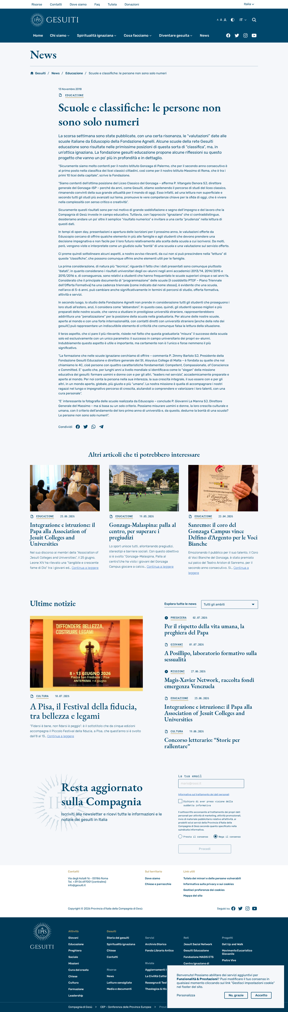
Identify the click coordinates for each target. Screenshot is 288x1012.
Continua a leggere (85, 568)
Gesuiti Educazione (196, 950)
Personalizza (186, 995)
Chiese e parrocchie (158, 884)
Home (38, 35)
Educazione (74, 73)
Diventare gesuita (177, 35)
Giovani (177, 644)
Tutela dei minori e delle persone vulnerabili (212, 878)
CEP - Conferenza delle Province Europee (125, 1007)
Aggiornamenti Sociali (160, 969)
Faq (97, 4)
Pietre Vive (229, 960)
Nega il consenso (230, 836)
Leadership (75, 995)
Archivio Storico (155, 944)
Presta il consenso (195, 836)
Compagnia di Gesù (80, 1007)
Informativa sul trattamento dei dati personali (203, 794)
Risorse (37, 4)
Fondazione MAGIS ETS (199, 957)
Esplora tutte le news (180, 604)
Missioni (178, 671)
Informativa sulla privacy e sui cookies (208, 884)
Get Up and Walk (232, 944)
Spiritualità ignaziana (98, 35)
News (204, 35)
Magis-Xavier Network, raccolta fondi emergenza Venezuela (209, 683)
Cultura (42, 696)
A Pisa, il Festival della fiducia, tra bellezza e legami (83, 711)
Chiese (72, 976)
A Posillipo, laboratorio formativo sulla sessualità (210, 656)
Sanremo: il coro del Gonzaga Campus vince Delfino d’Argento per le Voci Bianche (222, 534)
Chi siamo (61, 35)
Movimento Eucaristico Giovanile (237, 952)
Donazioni (132, 4)
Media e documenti (119, 989)
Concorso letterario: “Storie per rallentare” (202, 743)
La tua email (190, 776)
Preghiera (179, 617)
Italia (251, 5)
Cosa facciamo (139, 35)
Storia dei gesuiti (118, 937)
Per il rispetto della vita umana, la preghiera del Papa (204, 629)
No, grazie (236, 995)
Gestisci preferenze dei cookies (204, 890)
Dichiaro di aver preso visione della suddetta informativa (208, 803)
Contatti (56, 4)
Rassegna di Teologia (158, 982)
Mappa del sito (192, 895)
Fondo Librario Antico (159, 950)
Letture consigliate (119, 982)
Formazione (76, 989)
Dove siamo (78, 4)
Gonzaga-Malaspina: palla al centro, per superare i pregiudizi (142, 531)
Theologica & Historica (160, 989)
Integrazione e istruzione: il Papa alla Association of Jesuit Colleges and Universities (62, 534)
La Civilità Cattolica (158, 976)
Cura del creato (78, 970)
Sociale (73, 957)
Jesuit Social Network (198, 944)
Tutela (112, 4)
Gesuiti (62, 20)
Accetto (261, 995)
